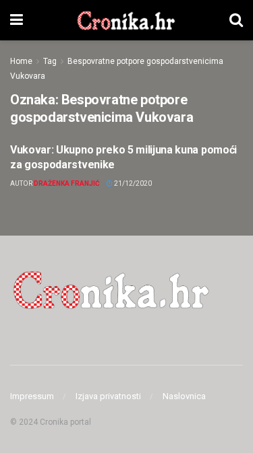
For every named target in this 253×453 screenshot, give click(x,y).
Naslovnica (184, 396)
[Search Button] (236, 20)
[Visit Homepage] (126, 20)
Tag (50, 61)
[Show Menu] (16, 20)
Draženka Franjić (67, 183)
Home (21, 61)
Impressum (32, 396)
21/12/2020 (132, 183)
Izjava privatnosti (108, 396)
